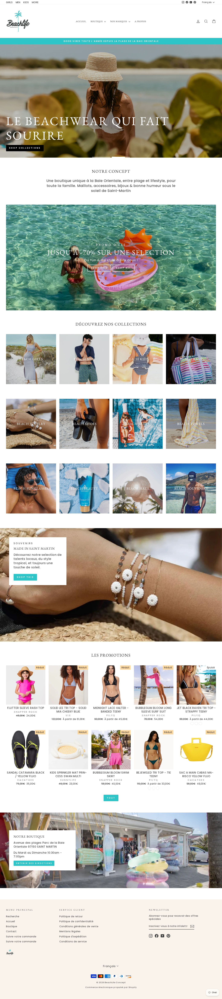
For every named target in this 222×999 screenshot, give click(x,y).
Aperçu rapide (25, 701)
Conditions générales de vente (78, 926)
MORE (35, 2)
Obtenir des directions (34, 863)
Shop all (123, 112)
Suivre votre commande (21, 936)
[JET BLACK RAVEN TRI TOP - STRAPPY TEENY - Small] (192, 723)
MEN (18, 2)
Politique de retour (71, 916)
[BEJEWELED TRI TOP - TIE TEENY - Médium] (153, 788)
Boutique (97, 21)
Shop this (98, 112)
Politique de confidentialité (76, 921)
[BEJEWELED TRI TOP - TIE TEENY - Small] (149, 788)
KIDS (26, 2)
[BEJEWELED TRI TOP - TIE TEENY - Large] (157, 788)
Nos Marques (119, 21)
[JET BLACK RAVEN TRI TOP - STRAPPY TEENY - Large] (200, 723)
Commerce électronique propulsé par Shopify (111, 987)
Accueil (81, 21)
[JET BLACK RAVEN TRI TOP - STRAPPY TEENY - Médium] (196, 723)
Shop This (99, 267)
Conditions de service (73, 941)
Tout (111, 797)
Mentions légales (69, 931)
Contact (11, 931)
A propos (140, 21)
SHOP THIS (25, 577)
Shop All (123, 267)
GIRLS (9, 2)
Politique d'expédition (73, 936)
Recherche (12, 916)
